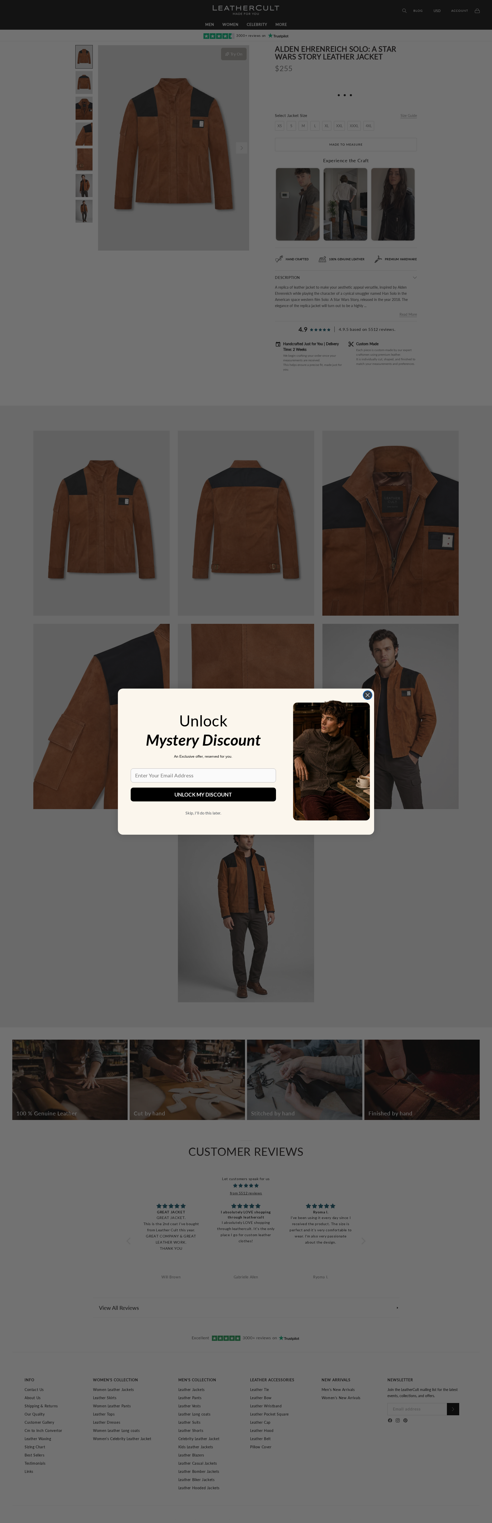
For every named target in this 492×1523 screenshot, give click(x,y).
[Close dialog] (367, 695)
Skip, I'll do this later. (203, 812)
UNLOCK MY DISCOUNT (203, 794)
